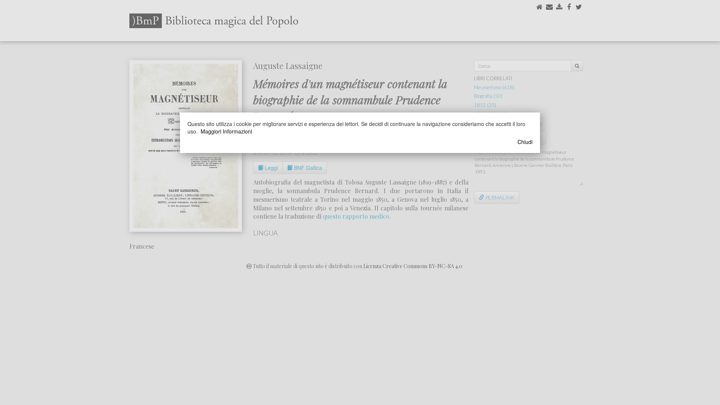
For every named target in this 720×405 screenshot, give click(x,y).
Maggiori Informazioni (226, 131)
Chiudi (525, 142)
